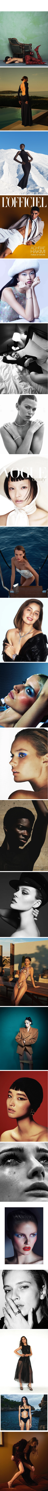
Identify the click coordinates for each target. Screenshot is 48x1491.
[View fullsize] (24, 39)
